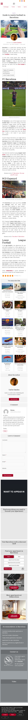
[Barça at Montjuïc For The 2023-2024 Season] (7, 322)
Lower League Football (8, 75)
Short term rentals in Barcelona (10, 635)
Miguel (8, 351)
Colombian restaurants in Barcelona (7, 346)
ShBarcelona (9, 270)
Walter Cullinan (20, 351)
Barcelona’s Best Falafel (7, 310)
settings (21, 712)
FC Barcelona (6, 72)
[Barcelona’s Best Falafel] (7, 304)
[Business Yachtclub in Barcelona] (20, 287)
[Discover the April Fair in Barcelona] (20, 358)
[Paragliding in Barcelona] (7, 358)
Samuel (8, 295)
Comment (4, 440)
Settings (20, 714)
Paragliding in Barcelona (7, 364)
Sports (14, 13)
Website (4, 468)
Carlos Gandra (17, 42)
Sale (19, 556)
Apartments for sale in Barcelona (10, 640)
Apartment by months (14, 562)
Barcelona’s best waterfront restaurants (7, 291)
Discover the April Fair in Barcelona (20, 364)
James (20, 333)
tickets (4, 154)
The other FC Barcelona (18, 236)
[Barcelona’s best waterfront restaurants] (7, 286)
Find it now (8, 568)
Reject (12, 714)
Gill (8, 314)
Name (4, 455)
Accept (5, 714)
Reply (5, 431)
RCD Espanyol (6, 73)
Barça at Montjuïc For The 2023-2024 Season (7, 327)
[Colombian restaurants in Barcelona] (7, 341)
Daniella (8, 332)
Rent (8, 556)
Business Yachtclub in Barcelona (20, 292)
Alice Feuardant (20, 297)
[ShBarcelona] (14, 3)
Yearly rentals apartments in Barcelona (12, 638)
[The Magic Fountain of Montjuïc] (20, 304)
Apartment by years (14, 560)
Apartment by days (14, 565)
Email (4, 461)
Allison (20, 314)
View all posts (14, 399)
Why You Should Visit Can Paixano (20, 346)
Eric (8, 368)
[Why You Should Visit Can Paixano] (20, 341)
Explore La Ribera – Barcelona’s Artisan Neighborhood (20, 328)
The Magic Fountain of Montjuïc (20, 310)
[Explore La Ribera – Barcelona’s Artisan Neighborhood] (20, 322)
